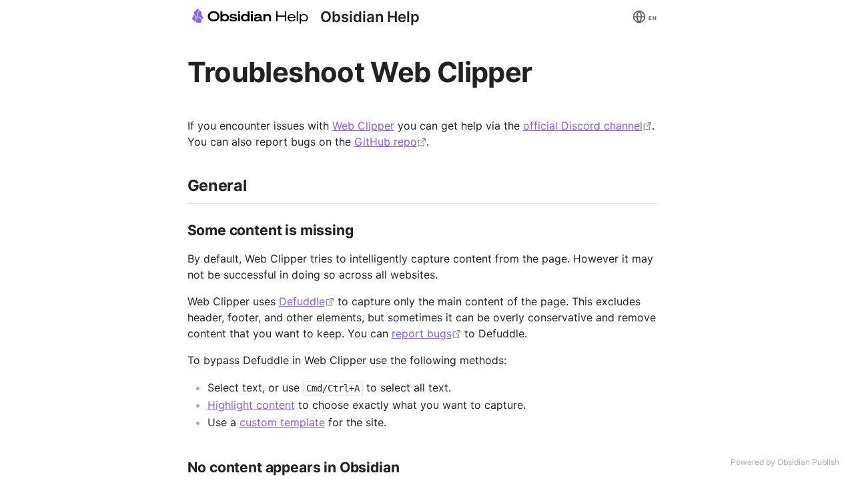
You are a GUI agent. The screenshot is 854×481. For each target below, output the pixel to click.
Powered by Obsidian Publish (785, 462)
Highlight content (251, 405)
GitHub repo (385, 141)
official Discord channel (583, 125)
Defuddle (302, 301)
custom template (282, 422)
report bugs (422, 333)
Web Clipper (363, 125)
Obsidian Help (370, 16)
